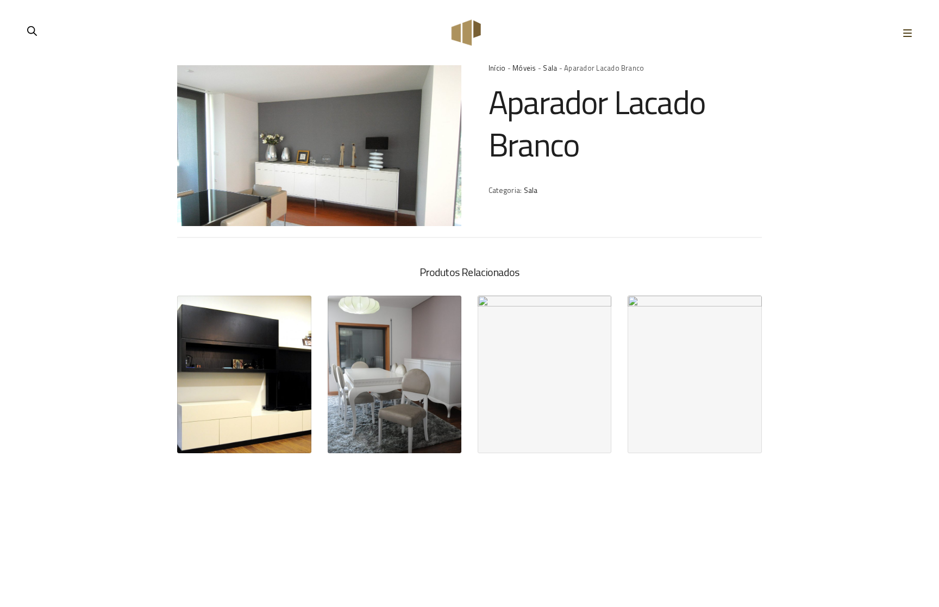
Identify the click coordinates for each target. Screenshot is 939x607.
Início (497, 67)
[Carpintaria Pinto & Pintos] (466, 32)
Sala (550, 67)
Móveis (524, 67)
